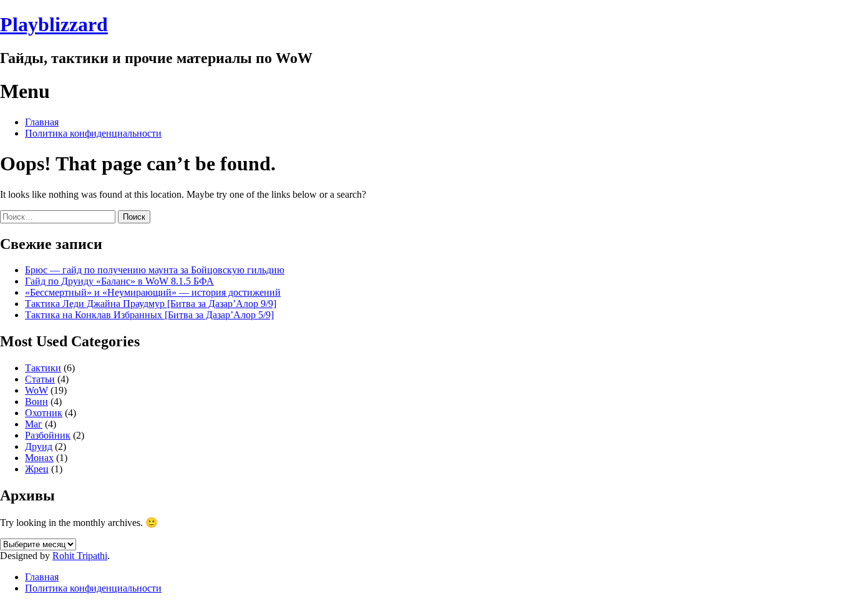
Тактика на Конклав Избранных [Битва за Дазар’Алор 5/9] (149, 314)
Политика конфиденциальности (93, 133)
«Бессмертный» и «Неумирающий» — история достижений (153, 292)
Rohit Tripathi (79, 555)
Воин (36, 401)
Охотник (43, 412)
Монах (39, 457)
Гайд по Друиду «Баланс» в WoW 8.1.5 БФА (119, 281)
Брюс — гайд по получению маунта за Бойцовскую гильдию (154, 270)
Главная (42, 122)
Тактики (43, 368)
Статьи (40, 379)
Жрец (37, 469)
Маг (33, 424)
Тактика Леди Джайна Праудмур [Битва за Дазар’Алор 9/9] (150, 303)
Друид (38, 446)
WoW (36, 390)
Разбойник (47, 435)
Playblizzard (54, 24)
